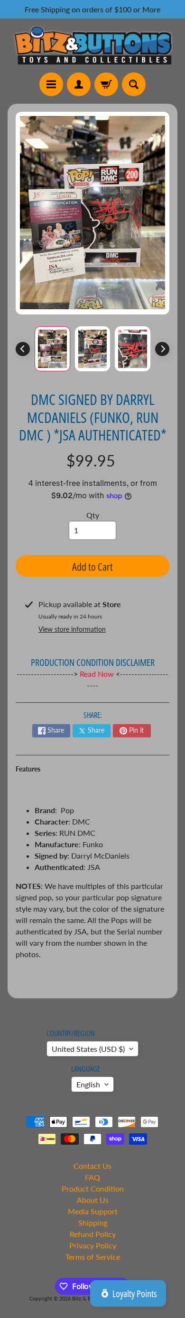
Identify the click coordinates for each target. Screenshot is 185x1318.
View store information (72, 629)
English (88, 1084)
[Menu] (51, 84)
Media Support (93, 1211)
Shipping (92, 1222)
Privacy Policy (92, 1245)
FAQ (92, 1177)
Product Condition (93, 1188)
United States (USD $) (88, 1048)
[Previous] (23, 349)
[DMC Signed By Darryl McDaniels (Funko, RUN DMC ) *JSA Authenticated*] (52, 348)
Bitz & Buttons (89, 1298)
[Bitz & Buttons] (92, 45)
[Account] (79, 84)
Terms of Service (92, 1256)
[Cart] (106, 84)
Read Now (98, 673)
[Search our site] (134, 84)
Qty (92, 515)
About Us (93, 1199)
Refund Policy (93, 1233)
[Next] (162, 349)
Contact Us (92, 1165)
